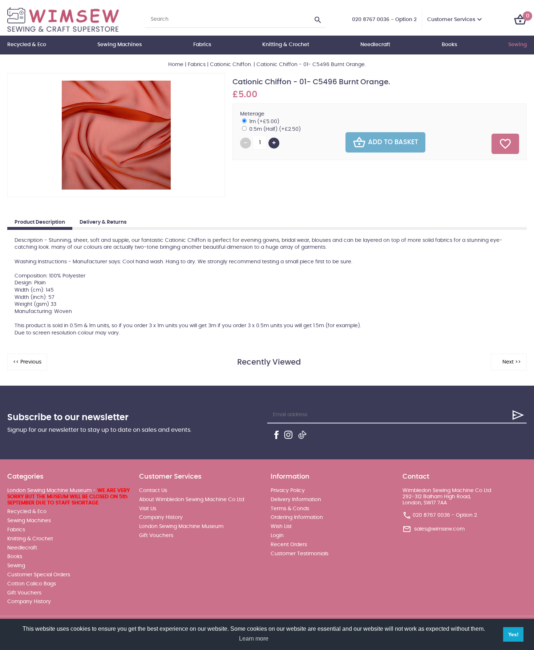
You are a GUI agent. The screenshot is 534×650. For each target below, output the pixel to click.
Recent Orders (289, 544)
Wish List (281, 526)
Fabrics (202, 44)
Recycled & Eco (26, 44)
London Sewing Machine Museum (181, 526)
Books (449, 44)
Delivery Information (296, 499)
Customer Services (451, 19)
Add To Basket (393, 142)
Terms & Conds (290, 508)
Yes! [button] (513, 634)
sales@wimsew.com (439, 529)
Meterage (252, 114)
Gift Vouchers (24, 593)
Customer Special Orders (38, 574)
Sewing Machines (119, 44)
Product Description (40, 222)
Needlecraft (375, 44)
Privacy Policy (288, 490)
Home (175, 64)
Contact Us (153, 490)
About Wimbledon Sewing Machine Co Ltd (191, 499)
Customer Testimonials (299, 553)
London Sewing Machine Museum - (68, 496)
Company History (29, 601)
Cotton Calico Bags (31, 583)
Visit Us (147, 508)
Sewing (517, 44)
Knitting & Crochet (285, 44)
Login (277, 535)
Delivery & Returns (103, 222)
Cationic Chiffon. (231, 64)
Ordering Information (297, 517)
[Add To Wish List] (505, 144)
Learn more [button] (253, 638)
